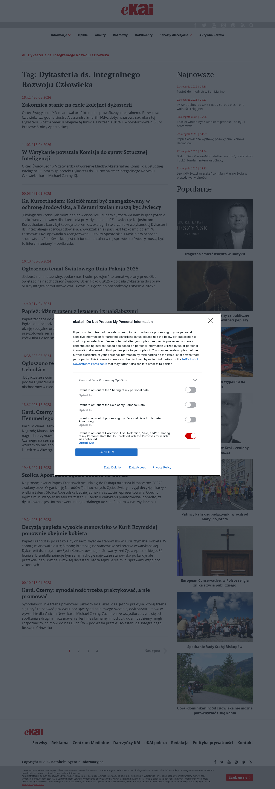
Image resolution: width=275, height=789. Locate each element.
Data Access (137, 467)
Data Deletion (113, 467)
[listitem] (137, 380)
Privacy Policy (162, 467)
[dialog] (137, 395)
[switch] (190, 390)
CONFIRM (107, 452)
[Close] (212, 322)
